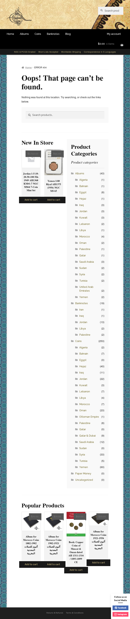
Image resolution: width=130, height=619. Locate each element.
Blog (68, 33)
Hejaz (82, 198)
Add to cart (31, 199)
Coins (38, 33)
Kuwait (83, 217)
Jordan (83, 211)
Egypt (82, 192)
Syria (82, 274)
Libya (82, 230)
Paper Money (83, 473)
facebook (122, 607)
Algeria (83, 179)
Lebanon (84, 224)
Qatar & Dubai (87, 435)
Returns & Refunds (54, 613)
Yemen (83, 297)
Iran (81, 309)
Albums (24, 33)
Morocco (84, 236)
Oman (82, 242)
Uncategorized (84, 479)
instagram (122, 614)
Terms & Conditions (75, 613)
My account (114, 33)
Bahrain (83, 186)
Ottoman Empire (89, 416)
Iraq (81, 205)
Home (10, 33)
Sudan (83, 268)
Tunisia (83, 280)
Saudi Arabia (86, 261)
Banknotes (53, 33)
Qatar (82, 255)
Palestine (84, 249)
